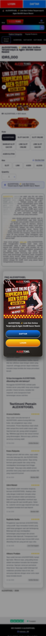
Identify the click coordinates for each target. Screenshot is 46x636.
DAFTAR (23, 334)
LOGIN (23, 343)
